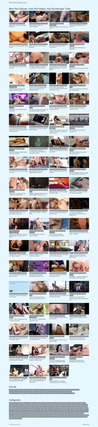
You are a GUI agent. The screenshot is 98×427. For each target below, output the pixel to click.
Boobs (37, 404)
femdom (32, 210)
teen (31, 23)
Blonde (28, 404)
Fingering (68, 408)
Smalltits (67, 415)
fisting (80, 85)
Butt (65, 404)
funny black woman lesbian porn (31, 391)
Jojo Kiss (72, 210)
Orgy (77, 411)
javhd (71, 357)
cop (51, 379)
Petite (17, 413)
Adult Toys (15, 403)
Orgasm (73, 411)
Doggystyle (12, 408)
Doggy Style (84, 406)
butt (55, 64)
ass (38, 44)
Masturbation (24, 411)
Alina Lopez (72, 126)
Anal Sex (43, 403)
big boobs (59, 64)
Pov (37, 413)
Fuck (77, 408)
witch (16, 106)
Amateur (21, 403)
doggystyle (52, 128)
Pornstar (33, 413)
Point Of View (23, 413)
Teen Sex (49, 416)
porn (51, 190)
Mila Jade (12, 377)
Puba (47, 413)
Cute (57, 406)
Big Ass (73, 403)
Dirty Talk (78, 406)
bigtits (35, 85)
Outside (86, 411)
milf (58, 252)
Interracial (55, 409)
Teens (59, 416)
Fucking (81, 408)
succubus (44, 273)
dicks (42, 44)
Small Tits (62, 415)
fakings (31, 148)
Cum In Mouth (46, 406)
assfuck (45, 169)
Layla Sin (72, 106)
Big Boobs (78, 403)
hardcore (35, 23)
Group (16, 409)
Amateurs (34, 403)
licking (19, 377)
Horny (42, 409)
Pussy (55, 413)
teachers (85, 252)
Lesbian (76, 409)
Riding (19, 415)
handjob (56, 126)
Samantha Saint (13, 85)
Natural (51, 411)
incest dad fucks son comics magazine (37, 393)
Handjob (21, 409)
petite (78, 64)
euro (71, 87)
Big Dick (11, 404)
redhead (72, 44)
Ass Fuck (55, 403)
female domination (14, 232)
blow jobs (12, 191)
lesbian (22, 210)
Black (24, 404)
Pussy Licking (60, 413)
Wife (16, 418)
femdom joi (44, 210)
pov (26, 44)
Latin (68, 409)
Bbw (65, 403)
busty (67, 252)
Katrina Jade (38, 357)
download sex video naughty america (63, 391)
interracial (19, 273)
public (57, 336)
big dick (74, 315)
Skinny (45, 415)
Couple (26, 406)
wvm (38, 126)
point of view (41, 106)
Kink (60, 409)
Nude (62, 411)
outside (51, 338)
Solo (72, 415)
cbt (18, 230)
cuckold (45, 190)
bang (44, 357)
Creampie (37, 406)
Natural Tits (57, 411)
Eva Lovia (12, 210)
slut (81, 252)
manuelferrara (33, 317)
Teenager (55, 416)
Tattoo (36, 416)
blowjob (40, 23)
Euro (28, 408)
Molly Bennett (53, 106)
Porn (29, 413)
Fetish (63, 408)
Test (51, 293)
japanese (64, 273)
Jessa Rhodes (32, 315)
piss (45, 377)
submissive (77, 44)
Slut (58, 415)
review (45, 64)
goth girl (12, 107)
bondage (72, 46)
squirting (20, 126)
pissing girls (61, 315)
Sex (27, 415)
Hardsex (31, 409)
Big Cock (83, 403)
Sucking (22, 416)
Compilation (16, 406)
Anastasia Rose (73, 148)
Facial (42, 408)
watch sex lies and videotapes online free (18, 393)
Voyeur (82, 416)
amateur (45, 23)
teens (42, 252)
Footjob (73, 408)
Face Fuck (38, 408)
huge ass (40, 169)
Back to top (86, 424)
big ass (44, 85)
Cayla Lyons (52, 148)
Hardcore (26, 409)
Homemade (37, 409)
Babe (59, 403)
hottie (71, 295)
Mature (29, 411)
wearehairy (52, 230)
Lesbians (81, 409)
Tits (75, 416)
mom (31, 107)
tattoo (31, 85)
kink (23, 23)
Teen (40, 416)
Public (50, 413)
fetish (15, 230)
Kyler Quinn (12, 23)
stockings (17, 210)
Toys (78, 416)
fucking (17, 336)
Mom (43, 411)
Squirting (80, 415)
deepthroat (60, 23)
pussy (58, 106)
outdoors (62, 336)
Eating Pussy (18, 408)
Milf (33, 411)
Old (65, 411)
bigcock (39, 85)
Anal (39, 403)
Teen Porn (44, 416)
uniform (64, 377)
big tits (83, 315)
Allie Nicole (12, 357)
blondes (72, 171)
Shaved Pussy (40, 415)
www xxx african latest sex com (16, 391)
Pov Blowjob (41, 413)
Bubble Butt (56, 404)
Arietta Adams (61, 210)
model (71, 274)
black (57, 230)
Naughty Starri (13, 315)
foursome (52, 358)
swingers (41, 190)
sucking (31, 44)
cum (51, 85)
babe (23, 44)
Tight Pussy (70, 416)
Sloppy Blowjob (52, 415)
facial (80, 190)
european (18, 44)
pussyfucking (53, 25)
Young (20, 418)
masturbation (36, 377)
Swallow (27, 416)
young (82, 64)
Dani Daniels (12, 148)
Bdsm (69, 403)
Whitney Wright (53, 210)
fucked (77, 252)
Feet (46, 408)
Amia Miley (72, 252)
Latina (72, 409)
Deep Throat (62, 406)
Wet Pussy (12, 418)
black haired (79, 23)
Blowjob (33, 404)
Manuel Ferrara (40, 315)
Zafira (71, 85)
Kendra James (80, 336)
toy (30, 377)
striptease (21, 106)
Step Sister (86, 415)
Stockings (17, 416)
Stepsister (12, 416)
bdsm (82, 44)
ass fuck (31, 64)
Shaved (34, 415)
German (86, 408)
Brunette (50, 404)
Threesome (64, 416)
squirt (24, 126)
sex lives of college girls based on (53, 393)
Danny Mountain (20, 148)
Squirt (75, 415)
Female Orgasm (51, 408)
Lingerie (11, 411)
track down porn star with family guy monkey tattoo (21, 389)
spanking (83, 169)
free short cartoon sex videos (68, 393)
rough (41, 64)
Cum (41, 406)
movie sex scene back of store (39, 389)
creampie (72, 128)
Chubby (73, 404)
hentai (41, 126)
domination (80, 210)
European (32, 408)
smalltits (72, 66)
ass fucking (37, 252)
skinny (84, 106)
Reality (76, 413)
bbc (71, 315)
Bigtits (20, 404)
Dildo (74, 406)
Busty (61, 404)
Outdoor (81, 411)
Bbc (62, 403)
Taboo (32, 416)
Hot (45, 409)
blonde (20, 64)
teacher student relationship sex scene (55, 389)
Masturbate (16, 411)
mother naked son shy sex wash (72, 389)
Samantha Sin (13, 252)
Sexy (30, 415)
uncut (45, 44)
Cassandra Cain (33, 230)
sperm (76, 190)
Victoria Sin (72, 23)
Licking (86, 409)
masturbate (40, 230)
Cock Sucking (84, 404)
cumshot (12, 150)
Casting (69, 404)
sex (57, 85)
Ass (51, 403)
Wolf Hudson (64, 44)
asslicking (35, 169)
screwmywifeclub (33, 190)
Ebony (24, 408)
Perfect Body (12, 413)
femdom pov (37, 210)
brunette (62, 126)
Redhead (81, 413)
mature (64, 293)
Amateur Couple (27, 403)
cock (36, 44)
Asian (47, 403)
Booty (41, 404)
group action (73, 358)
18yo (11, 403)
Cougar (22, 406)
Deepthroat (68, 406)
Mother (46, 411)
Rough (23, 415)
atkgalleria (18, 23)
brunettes (52, 232)
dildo (54, 85)
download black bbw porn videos (47, 391)
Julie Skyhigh (73, 293)
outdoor (78, 293)
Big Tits (16, 404)
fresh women (33, 126)
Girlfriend (12, 409)
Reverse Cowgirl (13, 415)
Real (73, 413)
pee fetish (55, 315)
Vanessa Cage (21, 85)
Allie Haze (52, 44)
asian (59, 273)
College (11, 406)
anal (51, 23)
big (17, 64)
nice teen (80, 357)
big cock (45, 148)
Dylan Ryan (58, 44)
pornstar (85, 23)
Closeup (78, 404)
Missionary (38, 411)
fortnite (64, 64)
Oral (69, 411)
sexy (65, 106)
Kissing (64, 409)
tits (62, 106)
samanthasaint (13, 87)
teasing (84, 273)
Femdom (58, 408)
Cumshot (53, 406)
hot (10, 126)
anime (51, 64)
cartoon (46, 126)
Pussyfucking (68, 413)
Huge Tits (50, 409)
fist (84, 85)
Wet (86, 416)
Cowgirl (31, 406)
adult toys (37, 64)
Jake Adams (32, 357)
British (45, 404)
